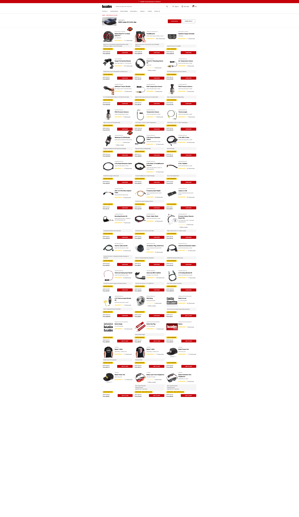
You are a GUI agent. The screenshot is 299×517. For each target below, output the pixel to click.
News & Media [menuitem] (124, 11)
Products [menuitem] (104, 11)
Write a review (152, 70)
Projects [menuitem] (150, 11)
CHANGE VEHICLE (188, 21)
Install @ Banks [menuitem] (114, 11)
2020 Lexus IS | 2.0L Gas (111, 15)
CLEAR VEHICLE (174, 21)
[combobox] (142, 6)
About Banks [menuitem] (133, 11)
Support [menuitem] (142, 11)
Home (103, 15)
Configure (125, 52)
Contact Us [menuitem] (157, 11)
